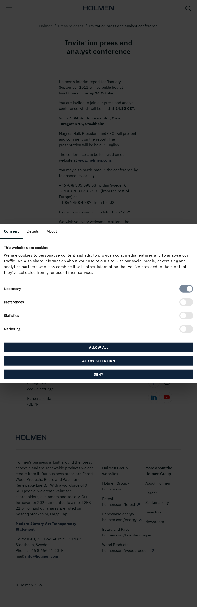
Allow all (98, 347)
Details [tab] (33, 231)
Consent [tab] (11, 231)
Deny (98, 374)
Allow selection (98, 361)
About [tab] (52, 231)
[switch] (186, 302)
